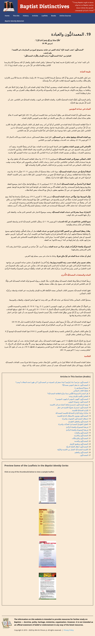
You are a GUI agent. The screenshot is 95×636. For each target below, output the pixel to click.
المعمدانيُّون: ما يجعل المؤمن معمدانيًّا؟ (75, 385)
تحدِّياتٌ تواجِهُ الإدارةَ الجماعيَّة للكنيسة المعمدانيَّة (72, 413)
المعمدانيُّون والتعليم (81, 452)
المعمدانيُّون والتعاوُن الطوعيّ (78, 421)
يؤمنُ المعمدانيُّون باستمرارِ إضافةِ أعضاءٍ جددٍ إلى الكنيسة (69, 405)
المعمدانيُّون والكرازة (81, 435)
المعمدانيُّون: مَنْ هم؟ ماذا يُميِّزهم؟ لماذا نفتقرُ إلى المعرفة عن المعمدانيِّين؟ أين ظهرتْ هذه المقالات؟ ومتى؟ (52, 382)
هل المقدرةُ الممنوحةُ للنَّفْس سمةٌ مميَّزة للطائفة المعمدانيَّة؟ (67, 393)
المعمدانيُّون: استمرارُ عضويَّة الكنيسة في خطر (72, 407)
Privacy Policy (69, 630)
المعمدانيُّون (84, 455)
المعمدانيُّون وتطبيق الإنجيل (79, 444)
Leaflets (45, 16)
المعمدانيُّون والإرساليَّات (80, 438)
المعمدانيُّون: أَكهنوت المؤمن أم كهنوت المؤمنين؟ (71, 399)
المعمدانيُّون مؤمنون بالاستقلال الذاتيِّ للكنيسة (72, 416)
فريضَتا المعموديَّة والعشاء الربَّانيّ (77, 427)
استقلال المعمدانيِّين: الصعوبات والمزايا (75, 419)
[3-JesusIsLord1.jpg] (47, 490)
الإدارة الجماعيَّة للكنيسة (80, 410)
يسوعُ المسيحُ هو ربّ (81, 388)
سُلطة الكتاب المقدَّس (80, 391)
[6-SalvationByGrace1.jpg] (47, 522)
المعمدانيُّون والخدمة (81, 441)
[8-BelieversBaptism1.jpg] (47, 554)
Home (7, 16)
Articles (35, 16)
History (26, 16)
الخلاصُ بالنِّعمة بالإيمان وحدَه (78, 396)
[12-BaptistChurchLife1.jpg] (47, 586)
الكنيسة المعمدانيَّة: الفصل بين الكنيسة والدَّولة (72, 449)
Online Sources (65, 16)
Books (53, 16)
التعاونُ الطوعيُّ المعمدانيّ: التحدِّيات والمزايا (73, 424)
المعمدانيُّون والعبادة (81, 433)
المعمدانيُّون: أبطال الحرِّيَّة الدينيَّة (77, 447)
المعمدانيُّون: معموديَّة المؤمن (78, 402)
